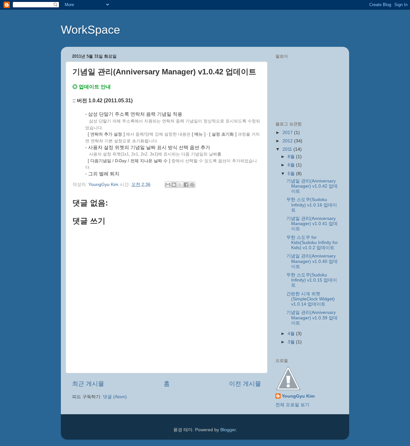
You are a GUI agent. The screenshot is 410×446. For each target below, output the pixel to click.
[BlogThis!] (174, 184)
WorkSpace (90, 29)
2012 (288, 141)
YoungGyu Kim (298, 396)
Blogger (228, 429)
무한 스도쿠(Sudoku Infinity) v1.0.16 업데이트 (311, 204)
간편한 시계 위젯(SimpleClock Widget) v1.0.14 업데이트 (310, 299)
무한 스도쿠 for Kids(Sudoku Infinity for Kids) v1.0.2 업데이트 (312, 242)
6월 (292, 165)
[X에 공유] (180, 184)
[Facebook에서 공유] (186, 184)
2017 (288, 132)
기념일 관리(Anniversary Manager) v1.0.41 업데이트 (312, 223)
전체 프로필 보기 (292, 404)
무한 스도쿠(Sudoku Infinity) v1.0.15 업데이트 (311, 280)
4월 (292, 333)
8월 (292, 156)
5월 (292, 173)
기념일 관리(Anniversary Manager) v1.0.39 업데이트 (312, 317)
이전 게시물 (245, 383)
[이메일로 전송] (168, 184)
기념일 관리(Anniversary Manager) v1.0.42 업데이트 (312, 186)
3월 (292, 342)
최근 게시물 (88, 383)
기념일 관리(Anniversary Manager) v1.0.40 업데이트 (312, 261)
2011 (288, 149)
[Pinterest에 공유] (192, 184)
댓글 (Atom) (115, 396)
